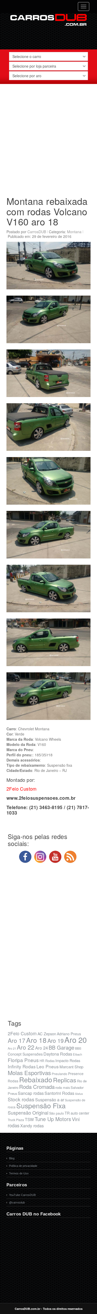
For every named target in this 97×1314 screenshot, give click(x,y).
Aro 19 (55, 1040)
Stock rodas (21, 1099)
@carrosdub (17, 1202)
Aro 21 (12, 1048)
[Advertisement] (48, 138)
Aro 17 (16, 1040)
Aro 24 (41, 1048)
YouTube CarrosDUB (22, 1194)
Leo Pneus (47, 1066)
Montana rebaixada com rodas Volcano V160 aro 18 (47, 211)
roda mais (62, 1087)
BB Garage (61, 1047)
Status (79, 1094)
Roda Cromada (37, 1086)
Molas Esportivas (29, 1073)
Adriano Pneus (69, 1033)
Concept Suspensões (25, 1054)
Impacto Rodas (67, 1060)
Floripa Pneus (23, 1059)
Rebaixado (35, 1079)
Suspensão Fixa (41, 1105)
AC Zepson (47, 1033)
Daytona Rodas (57, 1054)
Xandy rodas (32, 1125)
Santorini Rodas (59, 1093)
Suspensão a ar (49, 1100)
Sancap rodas (31, 1093)
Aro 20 (75, 1039)
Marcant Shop (71, 1066)
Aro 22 (25, 1047)
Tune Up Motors (53, 1119)
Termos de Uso (18, 1173)
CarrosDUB (36, 231)
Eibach (77, 1054)
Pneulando (59, 1073)
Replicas (64, 1079)
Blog (11, 1158)
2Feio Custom (22, 1033)
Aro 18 (36, 1040)
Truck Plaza (16, 1119)
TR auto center (77, 1113)
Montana (74, 231)
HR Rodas (47, 1060)
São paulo (56, 1113)
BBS (78, 1048)
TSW (29, 1119)
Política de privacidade (23, 1165)
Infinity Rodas (22, 1066)
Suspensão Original (28, 1112)
